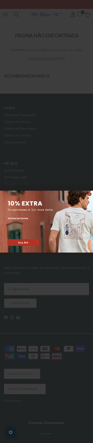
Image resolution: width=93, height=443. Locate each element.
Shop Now (23, 242)
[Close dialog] (90, 194)
